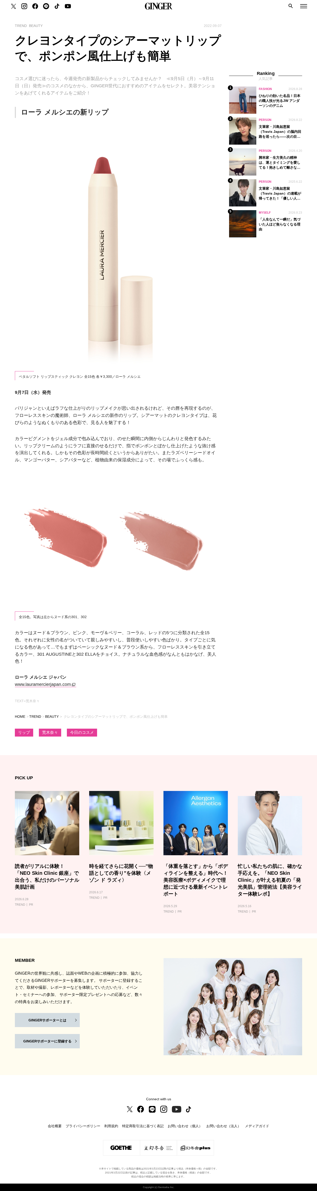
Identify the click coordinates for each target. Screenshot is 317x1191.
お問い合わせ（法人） (223, 1126)
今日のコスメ (82, 732)
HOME (20, 717)
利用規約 (111, 1126)
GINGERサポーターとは (47, 1020)
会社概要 (55, 1126)
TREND (35, 717)
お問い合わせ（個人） (185, 1126)
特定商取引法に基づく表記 (143, 1126)
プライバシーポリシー (83, 1126)
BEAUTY (52, 717)
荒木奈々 (50, 732)
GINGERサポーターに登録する (47, 1041)
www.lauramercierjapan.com (43, 684)
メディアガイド (257, 1126)
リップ (24, 732)
